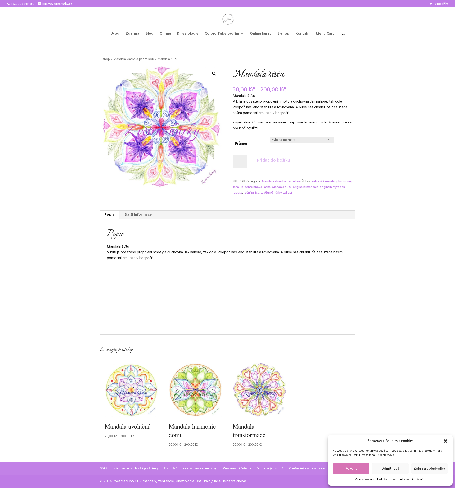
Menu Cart (325, 34)
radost (237, 193)
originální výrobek (332, 187)
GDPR (104, 468)
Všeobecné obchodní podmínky (136, 468)
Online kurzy (260, 34)
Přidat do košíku (273, 160)
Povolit (351, 468)
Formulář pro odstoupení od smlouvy (190, 468)
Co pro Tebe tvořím (222, 34)
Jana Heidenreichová (247, 187)
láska (267, 187)
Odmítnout (390, 468)
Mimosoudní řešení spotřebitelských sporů (253, 468)
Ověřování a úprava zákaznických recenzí (318, 468)
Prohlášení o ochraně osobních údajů (400, 479)
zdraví (287, 193)
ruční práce (251, 193)
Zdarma (132, 34)
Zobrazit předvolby (429, 468)
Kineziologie (188, 34)
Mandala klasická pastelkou (133, 59)
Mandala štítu (281, 187)
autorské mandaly (324, 181)
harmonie (345, 181)
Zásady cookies (365, 479)
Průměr (241, 144)
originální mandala (305, 187)
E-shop (283, 34)
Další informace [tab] (138, 215)
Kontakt (303, 34)
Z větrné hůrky (271, 193)
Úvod (114, 34)
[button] (445, 441)
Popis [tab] (109, 215)
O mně (165, 34)
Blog (150, 34)
